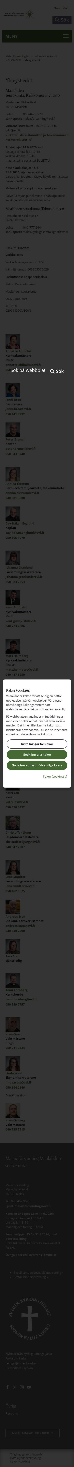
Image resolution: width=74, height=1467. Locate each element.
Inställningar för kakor (37, 744)
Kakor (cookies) (55, 776)
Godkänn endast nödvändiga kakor (37, 765)
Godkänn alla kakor (37, 755)
